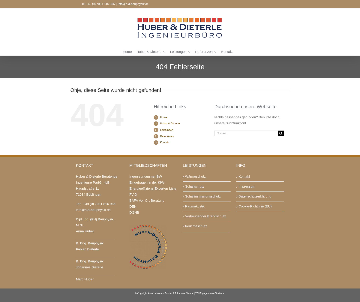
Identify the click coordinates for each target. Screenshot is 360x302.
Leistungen (166, 129)
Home (163, 117)
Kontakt (164, 142)
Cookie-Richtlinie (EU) (255, 206)
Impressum (246, 186)
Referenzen (167, 136)
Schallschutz (194, 186)
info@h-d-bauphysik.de (133, 4)
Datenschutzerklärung (254, 196)
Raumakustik (195, 206)
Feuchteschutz (196, 226)
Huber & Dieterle (170, 123)
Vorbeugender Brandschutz (205, 216)
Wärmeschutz (195, 176)
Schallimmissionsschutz (203, 196)
